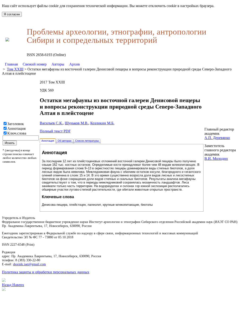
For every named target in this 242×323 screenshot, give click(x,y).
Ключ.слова (16, 133)
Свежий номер (34, 64)
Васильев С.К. (51, 123)
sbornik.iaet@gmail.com (29, 264)
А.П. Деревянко (217, 138)
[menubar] (42, 64)
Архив (74, 64)
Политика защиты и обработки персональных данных (45, 272)
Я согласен (12, 14)
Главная (11, 64)
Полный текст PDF (55, 131)
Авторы (58, 64)
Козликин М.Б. (102, 123)
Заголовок (15, 124)
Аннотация (16, 129)
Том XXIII (15, 69)
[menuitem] (11, 64)
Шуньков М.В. (76, 123)
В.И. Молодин (216, 159)
